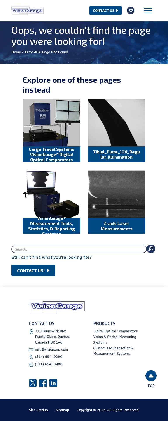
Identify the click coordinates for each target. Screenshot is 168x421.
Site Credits (38, 410)
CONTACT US (103, 10)
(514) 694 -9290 (48, 357)
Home (16, 52)
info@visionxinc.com (51, 349)
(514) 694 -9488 (48, 364)
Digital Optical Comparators (115, 331)
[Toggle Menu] (148, 11)
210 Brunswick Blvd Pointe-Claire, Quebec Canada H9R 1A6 (52, 336)
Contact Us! (31, 270)
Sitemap (62, 410)
